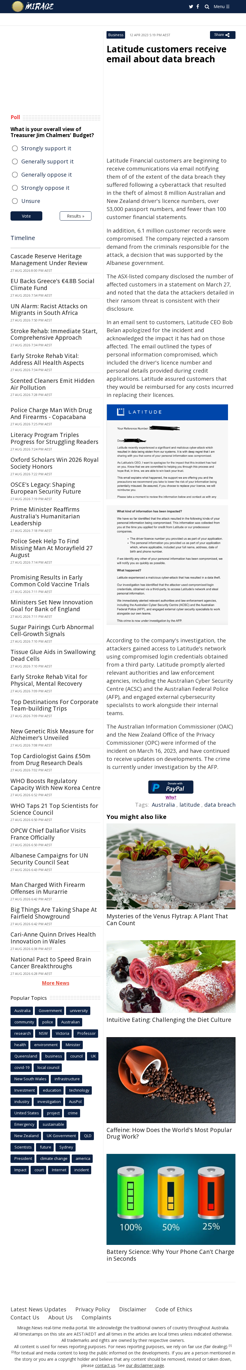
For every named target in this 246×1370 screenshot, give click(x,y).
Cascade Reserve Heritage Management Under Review (48, 259)
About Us (60, 1317)
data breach (220, 804)
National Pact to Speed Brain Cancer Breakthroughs (50, 962)
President (23, 1158)
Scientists (23, 1147)
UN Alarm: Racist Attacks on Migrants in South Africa (48, 309)
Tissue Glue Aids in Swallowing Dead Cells (52, 655)
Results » (75, 216)
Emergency (24, 1124)
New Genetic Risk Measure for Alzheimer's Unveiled (52, 734)
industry (21, 1101)
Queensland (25, 1056)
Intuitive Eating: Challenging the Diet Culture (168, 1020)
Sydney (66, 1147)
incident (81, 1169)
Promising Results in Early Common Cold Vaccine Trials (49, 581)
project (53, 1113)
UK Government (61, 1135)
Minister (73, 1044)
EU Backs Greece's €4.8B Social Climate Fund (52, 284)
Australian (70, 1022)
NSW (43, 1033)
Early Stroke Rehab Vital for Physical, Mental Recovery (48, 680)
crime (73, 1113)
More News (55, 983)
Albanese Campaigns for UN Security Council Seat (49, 859)
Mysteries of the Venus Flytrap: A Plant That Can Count (167, 919)
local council (48, 1067)
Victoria (62, 1033)
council (76, 1056)
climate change (54, 1158)
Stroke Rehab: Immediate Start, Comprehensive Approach (54, 334)
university (79, 1010)
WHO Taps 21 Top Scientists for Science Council (54, 809)
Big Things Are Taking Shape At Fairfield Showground (53, 913)
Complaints (96, 1317)
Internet (59, 1169)
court (39, 1169)
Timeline (22, 238)
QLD (88, 1135)
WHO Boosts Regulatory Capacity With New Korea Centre (55, 784)
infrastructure (67, 1078)
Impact (20, 1169)
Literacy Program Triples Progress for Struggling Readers (54, 438)
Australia (163, 804)
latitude (189, 804)
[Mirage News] (33, 6)
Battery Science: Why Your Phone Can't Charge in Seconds (170, 1255)
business (53, 1056)
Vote (26, 216)
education (52, 1090)
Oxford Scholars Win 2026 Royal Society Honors (54, 463)
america (83, 1158)
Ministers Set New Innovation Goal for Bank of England (51, 605)
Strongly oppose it (45, 187)
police (47, 1022)
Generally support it (47, 161)
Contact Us (24, 1317)
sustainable (53, 1124)
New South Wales (30, 1078)
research (22, 1033)
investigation (49, 1101)
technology (79, 1090)
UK (93, 1056)
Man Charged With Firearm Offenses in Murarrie (47, 888)
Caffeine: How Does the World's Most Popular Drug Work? (169, 1133)
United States (26, 1113)
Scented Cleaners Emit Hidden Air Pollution (52, 384)
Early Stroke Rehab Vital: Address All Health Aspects (47, 359)
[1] (230, 1346)
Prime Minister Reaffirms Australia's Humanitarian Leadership (45, 516)
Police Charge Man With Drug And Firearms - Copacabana (51, 413)
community (24, 1022)
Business (115, 34)
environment (46, 1044)
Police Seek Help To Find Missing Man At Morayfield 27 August (51, 548)
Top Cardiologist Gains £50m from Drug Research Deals (50, 759)
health (20, 1044)
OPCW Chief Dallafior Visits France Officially (48, 834)
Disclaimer (132, 1309)
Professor (86, 1033)
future (45, 1147)
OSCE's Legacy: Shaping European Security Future (45, 488)
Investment (24, 1090)
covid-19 (21, 1067)
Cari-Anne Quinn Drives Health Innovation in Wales (53, 938)
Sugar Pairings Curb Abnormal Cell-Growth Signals (52, 630)
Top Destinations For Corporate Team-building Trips (54, 705)
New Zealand (26, 1135)
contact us (105, 1365)
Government (50, 1010)
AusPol (75, 1101)
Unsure (30, 200)
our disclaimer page (145, 1365)
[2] (12, 1352)
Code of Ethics (173, 1309)
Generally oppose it (46, 174)
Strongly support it (46, 148)
